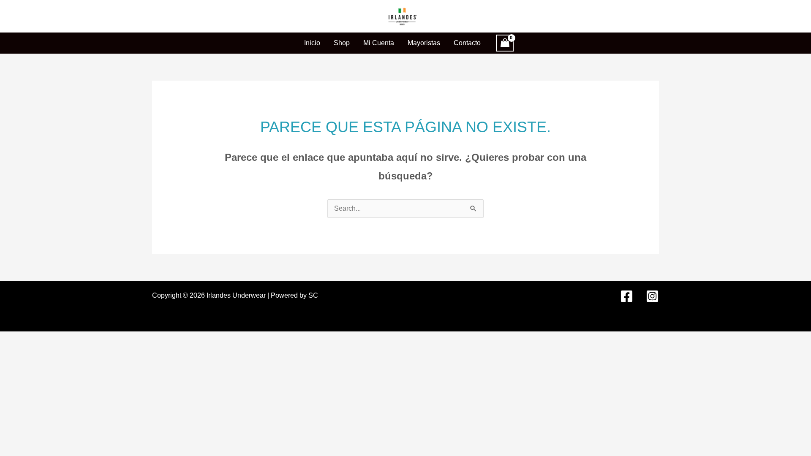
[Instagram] (652, 296)
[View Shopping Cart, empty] (505, 43)
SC (313, 295)
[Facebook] (626, 296)
